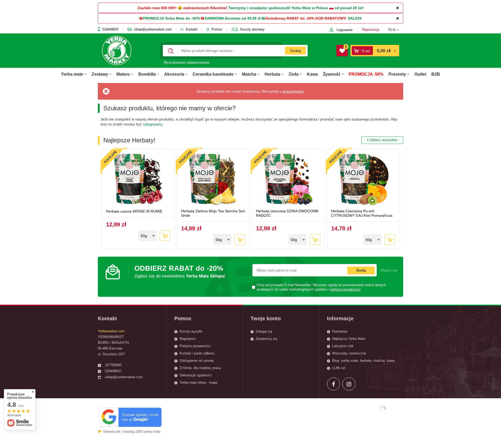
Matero (123, 74)
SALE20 (355, 18)
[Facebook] (333, 383)
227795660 (113, 365)
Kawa (312, 74)
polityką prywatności (345, 289)
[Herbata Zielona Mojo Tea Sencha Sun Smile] (213, 179)
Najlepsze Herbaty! (250, 140)
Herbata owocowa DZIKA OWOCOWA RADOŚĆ (287, 213)
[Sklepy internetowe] (382, 408)
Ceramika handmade (213, 74)
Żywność (331, 74)
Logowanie (345, 30)
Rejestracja (370, 30)
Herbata (272, 74)
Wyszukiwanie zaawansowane (186, 62)
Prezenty (397, 74)
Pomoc (217, 29)
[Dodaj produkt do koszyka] (165, 235)
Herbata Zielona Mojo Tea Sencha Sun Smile (213, 213)
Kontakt (192, 29)
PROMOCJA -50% (366, 74)
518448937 (110, 29)
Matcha (249, 74)
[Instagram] (348, 383)
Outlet (420, 74)
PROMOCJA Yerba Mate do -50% (171, 18)
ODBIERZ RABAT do (179, 271)
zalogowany (152, 124)
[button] (395, 29)
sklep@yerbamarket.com (153, 29)
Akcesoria (174, 74)
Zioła (294, 74)
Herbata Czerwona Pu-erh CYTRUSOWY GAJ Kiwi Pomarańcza (361, 213)
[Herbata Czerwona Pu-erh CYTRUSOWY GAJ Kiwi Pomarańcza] (363, 179)
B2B (435, 74)
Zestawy (100, 74)
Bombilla (147, 74)
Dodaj (361, 270)
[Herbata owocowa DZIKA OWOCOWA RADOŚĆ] (288, 179)
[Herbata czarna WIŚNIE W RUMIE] (138, 179)
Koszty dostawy (252, 29)
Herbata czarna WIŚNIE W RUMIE (134, 211)
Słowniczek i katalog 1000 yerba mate (131, 431)
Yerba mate (72, 74)
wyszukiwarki (293, 91)
